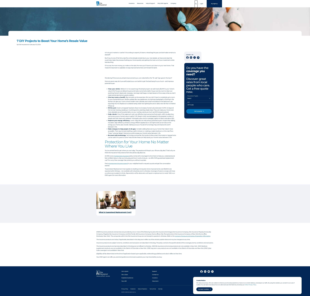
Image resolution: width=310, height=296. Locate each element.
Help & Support (150, 3)
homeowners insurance (121, 156)
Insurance (131, 3)
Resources (140, 3)
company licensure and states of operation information (192, 236)
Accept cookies (203, 289)
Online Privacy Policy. (250, 284)
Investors (155, 278)
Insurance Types (192, 96)
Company (173, 3)
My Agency (214, 3)
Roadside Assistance (127, 278)
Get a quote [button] (198, 111)
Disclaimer (133, 289)
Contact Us (155, 274)
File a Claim (124, 274)
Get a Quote (124, 271)
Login (201, 3)
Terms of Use (153, 289)
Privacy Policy (124, 289)
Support (154, 271)
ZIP (188, 102)
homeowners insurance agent (118, 163)
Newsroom (155, 281)
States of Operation (142, 289)
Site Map (160, 289)
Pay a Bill (124, 281)
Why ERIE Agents (163, 3)
